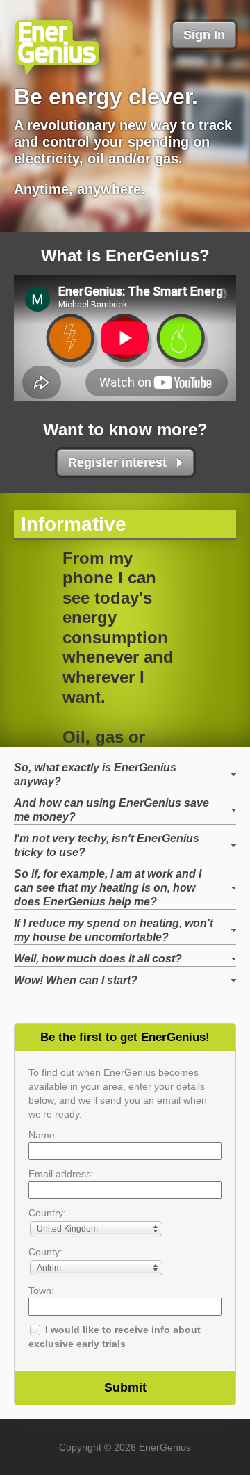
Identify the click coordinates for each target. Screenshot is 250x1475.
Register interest (117, 462)
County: (45, 1251)
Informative (73, 524)
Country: (47, 1212)
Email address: (61, 1173)
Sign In (204, 35)
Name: (43, 1134)
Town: (41, 1290)
